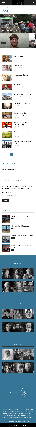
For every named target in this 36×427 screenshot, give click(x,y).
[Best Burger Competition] (7, 106)
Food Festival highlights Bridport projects (21, 123)
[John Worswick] (7, 58)
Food (3, 24)
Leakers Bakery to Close (21, 216)
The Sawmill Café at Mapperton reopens (20, 114)
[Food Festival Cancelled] (18, 25)
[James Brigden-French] (14, 42)
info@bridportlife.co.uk (22, 422)
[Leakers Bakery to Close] (6, 219)
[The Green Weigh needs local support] (7, 144)
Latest (13, 218)
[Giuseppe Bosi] (7, 68)
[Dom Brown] (7, 87)
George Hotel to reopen (21, 226)
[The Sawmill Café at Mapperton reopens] (7, 115)
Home (4, 8)
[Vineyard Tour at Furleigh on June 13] (7, 134)
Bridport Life (5, 30)
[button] (33, 2)
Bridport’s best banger (21, 75)
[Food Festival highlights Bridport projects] (7, 125)
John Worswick (18, 56)
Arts (13, 250)
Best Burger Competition (22, 103)
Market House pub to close (22, 236)
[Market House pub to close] (6, 239)
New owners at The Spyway (23, 94)
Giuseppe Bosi (18, 65)
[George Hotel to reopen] (6, 229)
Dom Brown (18, 84)
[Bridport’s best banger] (7, 77)
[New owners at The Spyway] (7, 96)
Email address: (6, 192)
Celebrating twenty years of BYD (22, 246)
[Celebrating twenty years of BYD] (6, 248)
